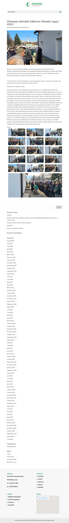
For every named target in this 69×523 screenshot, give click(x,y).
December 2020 (11, 425)
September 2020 (12, 433)
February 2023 (11, 356)
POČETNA (40, 476)
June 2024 (10, 312)
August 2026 (10, 241)
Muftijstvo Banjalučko (14, 496)
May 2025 (9, 282)
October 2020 (11, 431)
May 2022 (9, 381)
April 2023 (10, 351)
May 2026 (9, 249)
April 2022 (10, 384)
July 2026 (10, 243)
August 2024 (10, 307)
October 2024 (11, 301)
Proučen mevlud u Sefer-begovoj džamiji (19, 222)
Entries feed (10, 456)
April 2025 (10, 285)
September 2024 (12, 304)
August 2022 (10, 373)
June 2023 (10, 345)
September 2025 (12, 271)
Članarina (40, 482)
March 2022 (10, 387)
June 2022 (10, 378)
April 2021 (10, 417)
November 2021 (11, 398)
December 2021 (11, 395)
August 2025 (10, 274)
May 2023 (9, 348)
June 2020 (10, 439)
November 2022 (11, 365)
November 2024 (11, 298)
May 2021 (9, 414)
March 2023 (10, 354)
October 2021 (11, 400)
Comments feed (11, 459)
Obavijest (9, 225)
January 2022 (11, 392)
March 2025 (10, 287)
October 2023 (11, 334)
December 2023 (11, 329)
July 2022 (10, 376)
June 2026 (10, 246)
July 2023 (10, 342)
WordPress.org (11, 462)
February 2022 (11, 389)
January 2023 (11, 359)
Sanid (10, 27)
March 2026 (10, 254)
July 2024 (10, 309)
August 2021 (10, 406)
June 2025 (10, 279)
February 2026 (11, 257)
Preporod (11, 502)
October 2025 (11, 268)
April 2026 (10, 252)
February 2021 (11, 422)
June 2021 (10, 411)
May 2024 (9, 315)
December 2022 (11, 362)
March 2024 (10, 320)
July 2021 (10, 409)
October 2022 (11, 367)
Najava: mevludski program (15, 228)
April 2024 (10, 318)
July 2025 (10, 276)
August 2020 (10, 436)
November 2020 (11, 428)
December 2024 (11, 296)
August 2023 (10, 340)
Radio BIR (11, 505)
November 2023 (11, 331)
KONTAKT (40, 487)
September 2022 (12, 370)
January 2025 (11, 293)
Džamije (40, 484)
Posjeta (9, 215)
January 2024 (11, 326)
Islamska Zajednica (14, 499)
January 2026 (11, 260)
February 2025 (11, 290)
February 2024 (11, 323)
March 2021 (10, 420)
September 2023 (12, 337)
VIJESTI (40, 479)
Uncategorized (24, 27)
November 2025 (11, 265)
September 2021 (12, 403)
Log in (9, 454)
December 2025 (11, 263)
